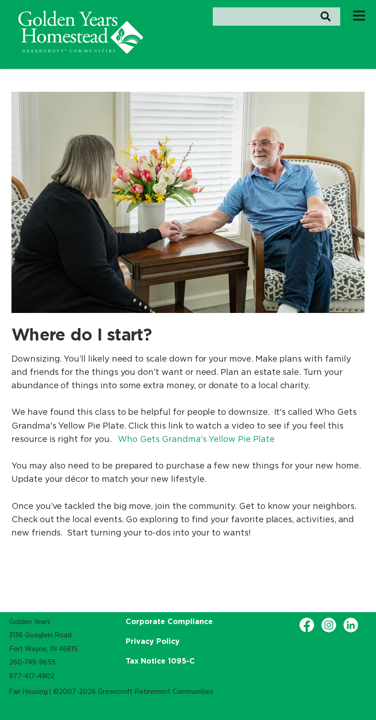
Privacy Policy (153, 641)
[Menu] (359, 15)
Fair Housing (28, 691)
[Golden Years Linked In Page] (350, 625)
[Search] (325, 16)
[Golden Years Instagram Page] (328, 625)
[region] (80, 32)
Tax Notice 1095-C (160, 661)
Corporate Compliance (169, 621)
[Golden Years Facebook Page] (306, 625)
